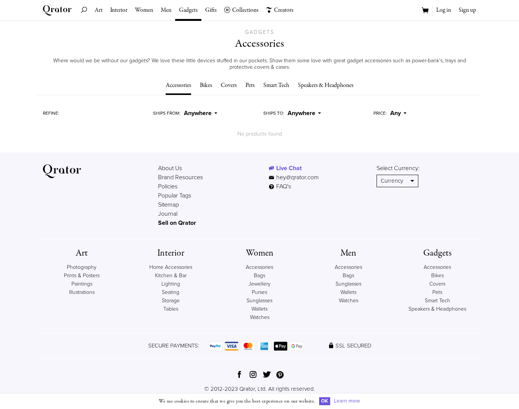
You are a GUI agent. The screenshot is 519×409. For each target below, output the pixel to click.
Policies (167, 186)
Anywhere (198, 113)
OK (324, 401)
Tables (170, 309)
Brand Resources (180, 177)
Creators (283, 10)
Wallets (259, 309)
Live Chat (289, 168)
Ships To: (273, 113)
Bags (259, 275)
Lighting (170, 284)
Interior (118, 10)
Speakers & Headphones (325, 85)
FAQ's (283, 186)
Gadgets (188, 10)
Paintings (81, 284)
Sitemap (168, 204)
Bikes (206, 85)
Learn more (347, 401)
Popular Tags (174, 195)
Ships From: (166, 113)
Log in (443, 10)
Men (166, 10)
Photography (82, 267)
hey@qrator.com (297, 177)
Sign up (467, 10)
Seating (170, 292)
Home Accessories (170, 267)
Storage (171, 300)
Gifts (211, 10)
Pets (250, 85)
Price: (380, 113)
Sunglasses (259, 300)
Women (144, 10)
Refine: (51, 113)
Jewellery (259, 284)
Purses (259, 292)
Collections (245, 10)
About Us (170, 168)
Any (395, 113)
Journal (167, 214)
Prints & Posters (82, 275)
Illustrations (82, 292)
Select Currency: (398, 168)
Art (99, 10)
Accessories (178, 85)
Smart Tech (276, 85)
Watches (259, 317)
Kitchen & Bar (171, 275)
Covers (229, 85)
